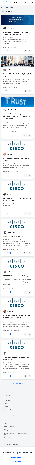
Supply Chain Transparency (11, 444)
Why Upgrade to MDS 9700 (13, 236)
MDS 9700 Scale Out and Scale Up (15, 276)
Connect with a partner (10, 409)
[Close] (32, 450)
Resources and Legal (11, 416)
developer (6, 50)
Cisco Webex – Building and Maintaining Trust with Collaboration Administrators (16, 116)
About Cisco (7, 400)
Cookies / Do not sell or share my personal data (15, 433)
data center (7, 252)
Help (5, 423)
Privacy (6, 430)
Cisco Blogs (13, 2)
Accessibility (7, 437)
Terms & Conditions (9, 426)
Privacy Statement (16, 457)
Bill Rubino (10, 154)
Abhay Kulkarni (11, 110)
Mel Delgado (10, 28)
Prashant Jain (11, 232)
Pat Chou (9, 70)
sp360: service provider (9, 90)
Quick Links (8, 396)
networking (6, 175)
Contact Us (7, 403)
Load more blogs (17, 383)
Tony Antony (10, 311)
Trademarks (7, 441)
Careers (6, 406)
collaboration (7, 134)
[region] (17, 456)
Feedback (6, 420)
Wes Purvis (10, 194)
